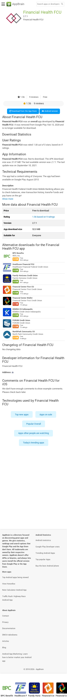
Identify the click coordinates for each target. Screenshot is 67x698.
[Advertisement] (33, 60)
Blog (4, 647)
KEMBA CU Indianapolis (23, 309)
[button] (33, 372)
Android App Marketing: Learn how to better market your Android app (16, 657)
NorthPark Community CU (24, 332)
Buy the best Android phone (47, 566)
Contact (5, 616)
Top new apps (22, 414)
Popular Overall (33, 424)
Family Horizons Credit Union (25, 276)
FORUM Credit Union (21, 320)
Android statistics (43, 540)
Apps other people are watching (33, 433)
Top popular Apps (43, 559)
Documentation (8, 628)
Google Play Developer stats (48, 547)
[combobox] (48, 4)
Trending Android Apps (45, 553)
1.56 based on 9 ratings (43, 216)
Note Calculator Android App (14, 590)
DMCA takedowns (9, 635)
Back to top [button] (60, 673)
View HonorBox (8, 584)
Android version (51, 111)
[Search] (62, 4)
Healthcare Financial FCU (23, 264)
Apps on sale (46, 414)
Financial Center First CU (23, 287)
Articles (5, 641)
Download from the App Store (24, 111)
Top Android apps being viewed (15, 577)
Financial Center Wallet (22, 298)
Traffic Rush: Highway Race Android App (14, 598)
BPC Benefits (18, 253)
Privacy (5, 622)
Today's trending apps (33, 442)
